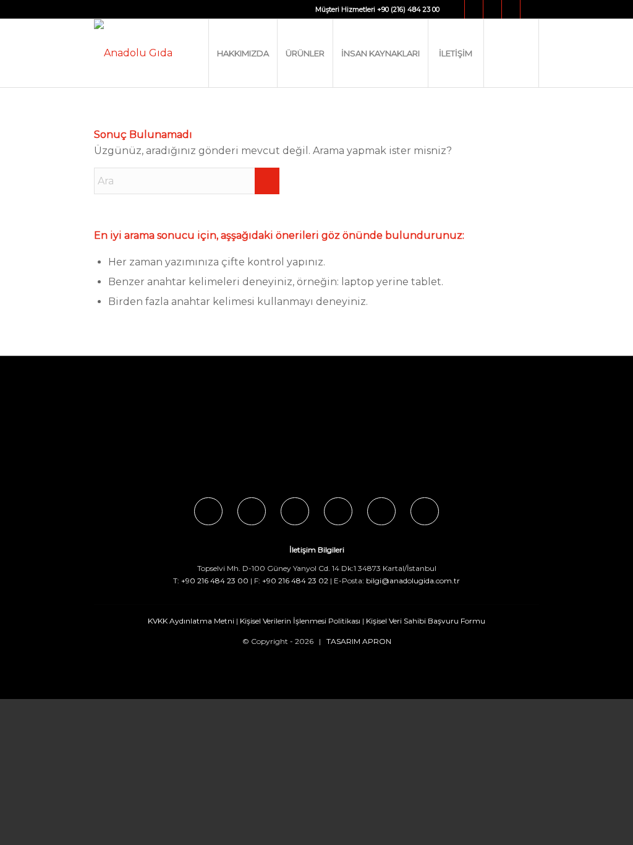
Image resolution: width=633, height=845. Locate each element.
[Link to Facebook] (455, 9)
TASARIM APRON (358, 641)
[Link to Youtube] (511, 9)
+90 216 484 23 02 (295, 580)
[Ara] (511, 53)
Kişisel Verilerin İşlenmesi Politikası (300, 620)
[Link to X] (492, 9)
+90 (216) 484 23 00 (408, 9)
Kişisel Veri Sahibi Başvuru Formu (425, 620)
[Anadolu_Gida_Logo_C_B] (133, 53)
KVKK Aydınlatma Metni (191, 620)
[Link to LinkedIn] (529, 9)
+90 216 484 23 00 (215, 580)
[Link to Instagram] (474, 9)
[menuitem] (242, 53)
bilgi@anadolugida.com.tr (413, 580)
